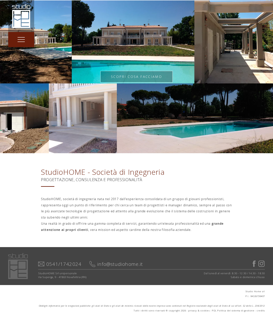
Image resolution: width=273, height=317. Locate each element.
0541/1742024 (63, 264)
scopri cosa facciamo (136, 76)
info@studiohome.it (120, 264)
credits (261, 310)
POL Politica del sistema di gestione (233, 310)
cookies (205, 310)
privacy (192, 310)
